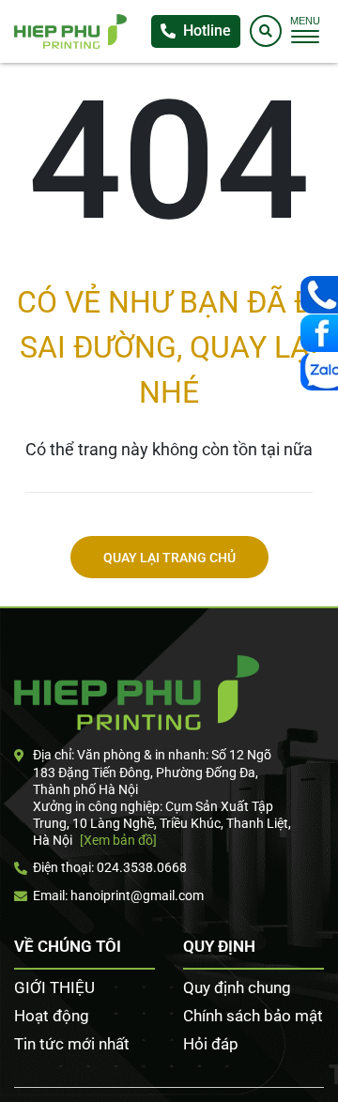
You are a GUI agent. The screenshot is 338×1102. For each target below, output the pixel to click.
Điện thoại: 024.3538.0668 (110, 867)
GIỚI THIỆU (54, 987)
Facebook (319, 333)
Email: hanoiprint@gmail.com (118, 895)
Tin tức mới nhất (72, 1043)
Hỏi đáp (210, 1043)
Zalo (319, 371)
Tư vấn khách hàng (319, 295)
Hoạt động (51, 1015)
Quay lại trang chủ (169, 558)
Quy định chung (237, 987)
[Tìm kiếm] (266, 31)
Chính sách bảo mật (253, 1015)
